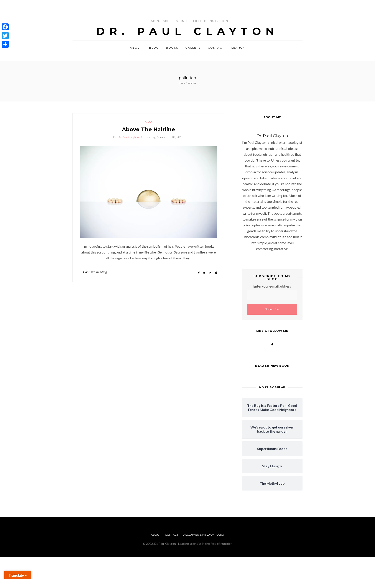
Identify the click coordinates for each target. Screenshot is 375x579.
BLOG (154, 47)
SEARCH (238, 47)
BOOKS (172, 47)
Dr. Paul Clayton (187, 31)
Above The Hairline (148, 129)
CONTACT (216, 47)
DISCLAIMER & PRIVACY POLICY (203, 534)
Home (182, 83)
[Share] (5, 44)
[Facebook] (5, 27)
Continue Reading (95, 272)
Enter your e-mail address (272, 286)
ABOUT (136, 47)
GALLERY (193, 47)
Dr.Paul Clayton (128, 137)
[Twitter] (5, 35)
